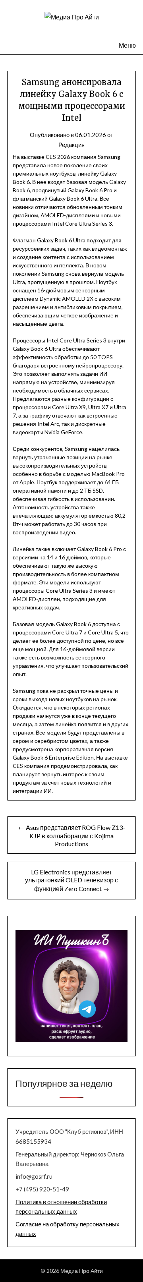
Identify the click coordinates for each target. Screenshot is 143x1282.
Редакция (71, 144)
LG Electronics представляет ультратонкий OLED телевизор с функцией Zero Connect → (71, 880)
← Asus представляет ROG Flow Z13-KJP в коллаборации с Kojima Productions (71, 835)
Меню (127, 45)
